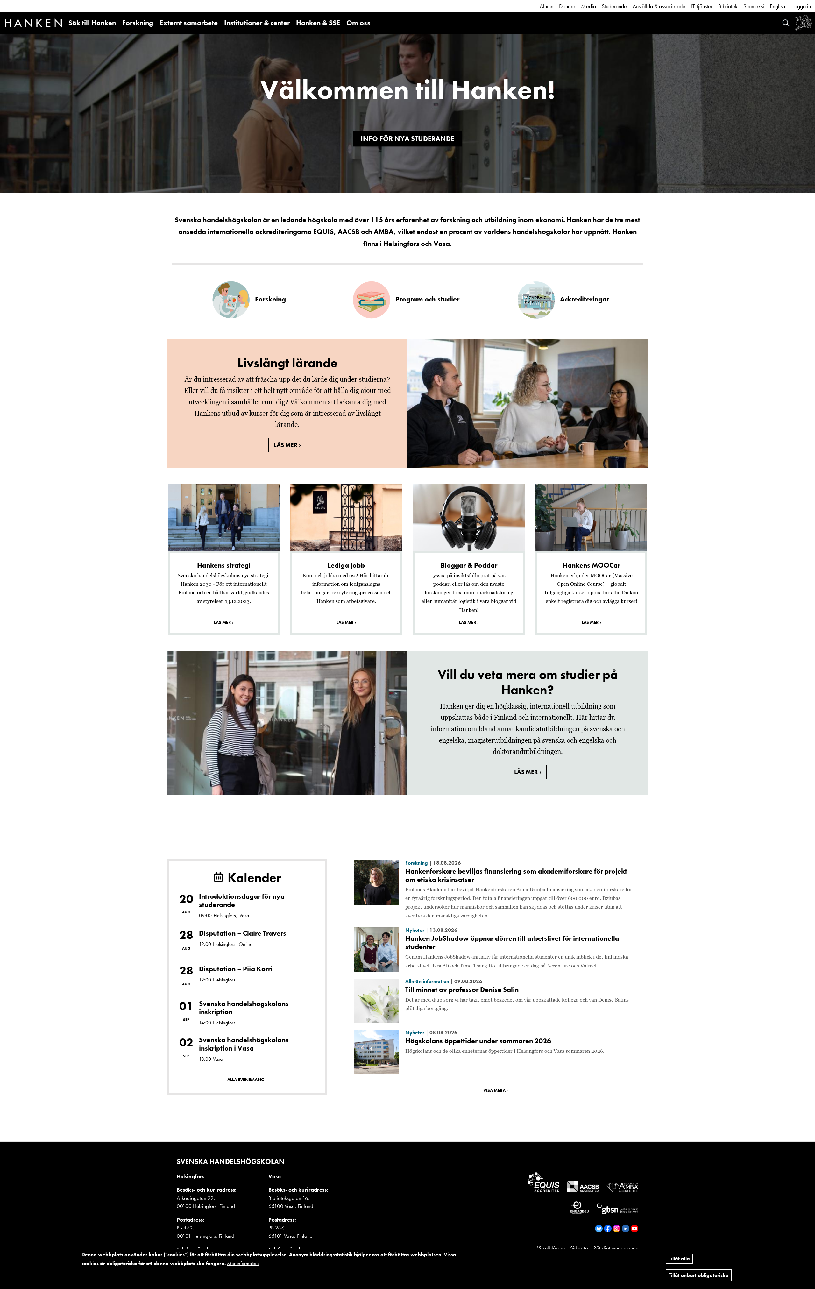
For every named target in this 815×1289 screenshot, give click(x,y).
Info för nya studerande (407, 138)
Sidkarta (579, 1247)
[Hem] (33, 24)
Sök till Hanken (92, 22)
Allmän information (427, 981)
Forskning (137, 22)
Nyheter (414, 930)
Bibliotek (728, 6)
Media (588, 6)
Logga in (801, 6)
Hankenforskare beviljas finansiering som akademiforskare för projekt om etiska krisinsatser (516, 875)
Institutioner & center (257, 22)
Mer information (243, 1263)
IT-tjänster (701, 6)
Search (786, 22)
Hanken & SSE (318, 22)
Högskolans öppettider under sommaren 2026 (478, 1040)
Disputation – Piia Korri (236, 969)
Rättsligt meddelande (615, 1247)
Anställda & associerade (659, 6)
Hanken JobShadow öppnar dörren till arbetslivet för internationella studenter (512, 942)
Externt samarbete (188, 22)
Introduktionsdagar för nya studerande (242, 900)
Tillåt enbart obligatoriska (699, 1275)
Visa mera (494, 1090)
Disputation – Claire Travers (242, 933)
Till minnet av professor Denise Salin (462, 989)
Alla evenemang (246, 1079)
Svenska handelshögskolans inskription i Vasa (244, 1044)
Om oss (358, 22)
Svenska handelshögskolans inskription (244, 1007)
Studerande (614, 6)
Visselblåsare (551, 1247)
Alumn (546, 6)
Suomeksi (753, 6)
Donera (567, 6)
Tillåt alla (679, 1258)
